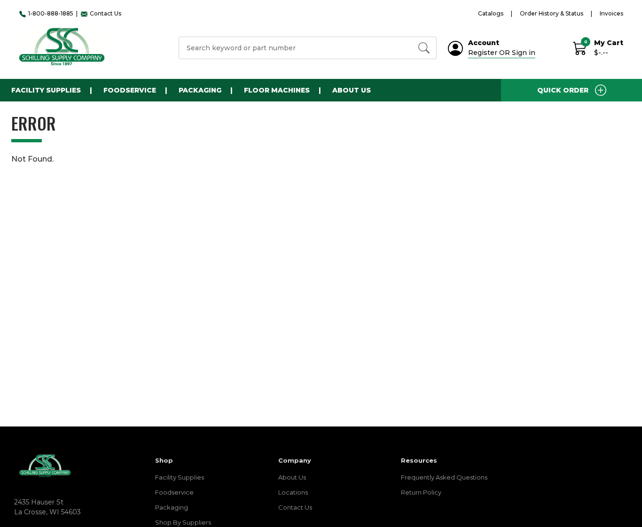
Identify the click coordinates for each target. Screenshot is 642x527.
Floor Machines (277, 90)
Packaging (171, 507)
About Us (351, 90)
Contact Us (295, 507)
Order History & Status (551, 13)
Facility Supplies (179, 477)
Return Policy (421, 492)
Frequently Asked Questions (444, 477)
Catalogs (490, 13)
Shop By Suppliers (183, 522)
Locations (293, 492)
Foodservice (174, 492)
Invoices (611, 13)
